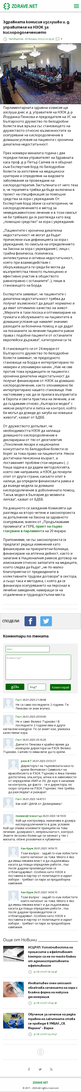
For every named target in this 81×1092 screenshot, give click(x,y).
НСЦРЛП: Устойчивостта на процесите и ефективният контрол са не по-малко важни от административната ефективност (52, 956)
